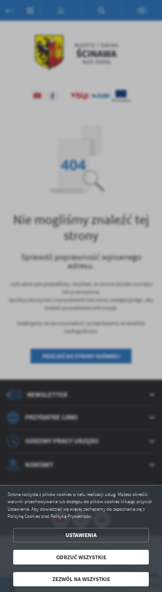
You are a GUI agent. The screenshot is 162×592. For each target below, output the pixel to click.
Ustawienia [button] (81, 535)
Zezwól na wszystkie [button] (81, 579)
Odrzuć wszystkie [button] (81, 557)
